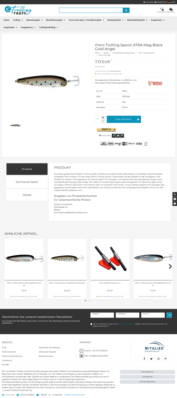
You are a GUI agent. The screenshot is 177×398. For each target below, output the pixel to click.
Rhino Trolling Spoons (147, 53)
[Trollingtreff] (17, 10)
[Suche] (126, 10)
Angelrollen (9, 27)
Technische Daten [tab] (27, 182)
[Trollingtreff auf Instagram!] (158, 359)
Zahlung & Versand (47, 352)
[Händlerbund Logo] (155, 347)
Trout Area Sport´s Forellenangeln (85, 20)
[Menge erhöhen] (103, 117)
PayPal (44, 395)
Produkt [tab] (27, 169)
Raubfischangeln (54, 20)
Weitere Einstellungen (75, 395)
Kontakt (5, 364)
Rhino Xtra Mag (104, 55)
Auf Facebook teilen (114, 136)
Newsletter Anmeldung (49, 347)
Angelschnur (27, 27)
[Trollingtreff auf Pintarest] (165, 359)
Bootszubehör (115, 20)
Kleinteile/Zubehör (136, 20)
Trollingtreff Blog (47, 27)
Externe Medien (28, 395)
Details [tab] (27, 194)
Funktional (57, 395)
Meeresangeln (33, 20)
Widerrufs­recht (9, 352)
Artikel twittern (118, 136)
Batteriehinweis (46, 356)
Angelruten (156, 20)
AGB (4, 347)
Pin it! (122, 136)
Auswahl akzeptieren (147, 382)
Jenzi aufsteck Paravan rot (110, 283)
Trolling (17, 20)
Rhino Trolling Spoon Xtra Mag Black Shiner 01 (153, 284)
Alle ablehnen (147, 377)
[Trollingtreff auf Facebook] (144, 359)
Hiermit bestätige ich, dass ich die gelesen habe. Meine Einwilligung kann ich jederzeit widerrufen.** (130, 325)
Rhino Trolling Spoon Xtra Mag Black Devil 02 (24, 284)
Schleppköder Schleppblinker (124, 53)
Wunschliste (106, 136)
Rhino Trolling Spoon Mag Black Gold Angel (67, 283)
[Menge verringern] (103, 121)
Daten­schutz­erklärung (12, 356)
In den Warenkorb (123, 119)
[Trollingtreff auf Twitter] (151, 359)
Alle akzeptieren (147, 372)
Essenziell (10, 395)
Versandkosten (115, 71)
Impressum (7, 360)
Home (6, 20)
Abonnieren (169, 315)
